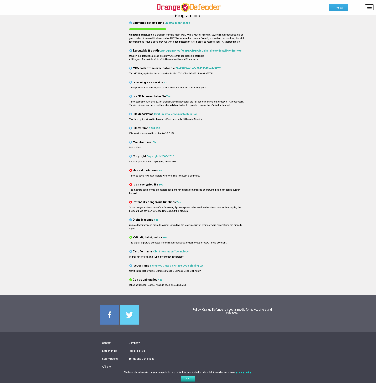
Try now (338, 7)
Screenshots (109, 350)
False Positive (137, 350)
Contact (106, 342)
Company (134, 342)
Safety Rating (110, 358)
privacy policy (243, 372)
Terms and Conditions (141, 358)
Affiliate (106, 366)
